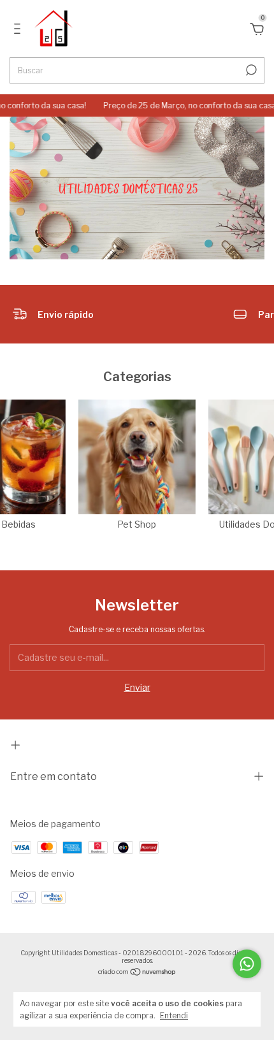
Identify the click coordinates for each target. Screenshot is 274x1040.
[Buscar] (250, 70)
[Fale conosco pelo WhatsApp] (247, 964)
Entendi (174, 1015)
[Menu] (19, 30)
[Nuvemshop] (137, 972)
